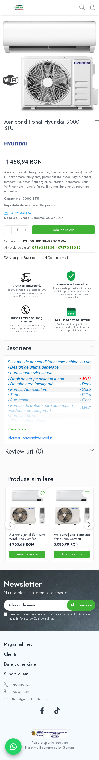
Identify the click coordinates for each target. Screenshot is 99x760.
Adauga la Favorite (21, 257)
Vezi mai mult (18, 429)
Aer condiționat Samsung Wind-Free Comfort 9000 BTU (27, 536)
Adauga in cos (63, 229)
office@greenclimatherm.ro (29, 699)
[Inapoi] (95, 120)
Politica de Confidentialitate (37, 618)
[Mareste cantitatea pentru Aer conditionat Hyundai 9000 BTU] (25, 229)
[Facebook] (42, 711)
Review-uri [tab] (24, 451)
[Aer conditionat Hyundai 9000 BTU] (49, 65)
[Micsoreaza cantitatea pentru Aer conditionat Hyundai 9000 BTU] (8, 229)
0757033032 (19, 691)
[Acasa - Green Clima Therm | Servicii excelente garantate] (19, 8)
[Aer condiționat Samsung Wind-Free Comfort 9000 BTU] (27, 508)
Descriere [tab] (18, 348)
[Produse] (7, 7)
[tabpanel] (49, 65)
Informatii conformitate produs (30, 437)
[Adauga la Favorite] (42, 493)
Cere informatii (58, 257)
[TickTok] (57, 711)
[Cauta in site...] (82, 8)
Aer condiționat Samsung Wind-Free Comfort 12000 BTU (72, 536)
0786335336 (19, 685)
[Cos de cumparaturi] (92, 8)
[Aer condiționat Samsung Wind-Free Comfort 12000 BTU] (71, 508)
